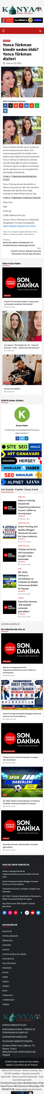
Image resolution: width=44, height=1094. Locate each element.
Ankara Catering (29, 1070)
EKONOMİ (7, 931)
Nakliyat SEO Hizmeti (11, 1070)
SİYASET (5, 986)
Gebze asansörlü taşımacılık (24, 1076)
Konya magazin (12, 232)
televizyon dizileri (16, 234)
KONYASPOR (8, 959)
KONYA (5, 949)
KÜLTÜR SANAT (9, 963)
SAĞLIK (5, 981)
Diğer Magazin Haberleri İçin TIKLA (19, 226)
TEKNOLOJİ (7, 995)
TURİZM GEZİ (8, 1000)
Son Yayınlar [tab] (7, 489)
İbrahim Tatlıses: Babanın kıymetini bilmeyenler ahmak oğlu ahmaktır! (26, 251)
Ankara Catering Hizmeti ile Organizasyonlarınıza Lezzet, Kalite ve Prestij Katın (29, 507)
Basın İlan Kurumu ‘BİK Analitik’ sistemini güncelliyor (18, 904)
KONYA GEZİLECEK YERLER (14, 954)
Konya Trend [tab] (31, 489)
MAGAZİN (7, 41)
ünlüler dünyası (28, 234)
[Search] (40, 31)
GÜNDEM (21, 598)
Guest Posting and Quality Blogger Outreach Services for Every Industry (20, 882)
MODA (5, 972)
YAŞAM (5, 1004)
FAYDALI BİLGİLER (23, 523)
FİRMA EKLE (21, 497)
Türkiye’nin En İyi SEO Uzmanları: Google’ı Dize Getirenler (21, 890)
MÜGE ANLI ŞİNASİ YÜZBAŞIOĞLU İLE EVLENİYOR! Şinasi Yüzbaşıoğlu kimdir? (19, 242)
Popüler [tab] (19, 489)
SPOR (20, 568)
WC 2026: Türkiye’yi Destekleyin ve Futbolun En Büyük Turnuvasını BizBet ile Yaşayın (21, 897)
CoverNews (19, 1064)
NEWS (5, 977)
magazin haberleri (25, 232)
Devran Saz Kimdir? (12, 388)
